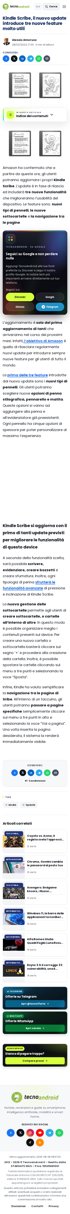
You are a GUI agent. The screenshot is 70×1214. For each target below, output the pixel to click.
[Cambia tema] (38, 6)
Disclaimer (18, 1206)
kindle (12, 805)
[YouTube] (40, 1132)
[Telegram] (30, 58)
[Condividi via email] (47, 58)
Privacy (54, 1206)
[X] (14, 58)
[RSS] (40, 1142)
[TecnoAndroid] (17, 6)
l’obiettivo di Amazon (43, 340)
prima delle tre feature (27, 375)
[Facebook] (6, 58)
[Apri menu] (64, 6)
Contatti (37, 1206)
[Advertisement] (35, 457)
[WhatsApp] (38, 58)
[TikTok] (30, 1142)
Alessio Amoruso (24, 40)
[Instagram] (30, 1132)
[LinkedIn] (22, 58)
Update (30, 805)
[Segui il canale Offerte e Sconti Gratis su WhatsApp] (59, 1132)
